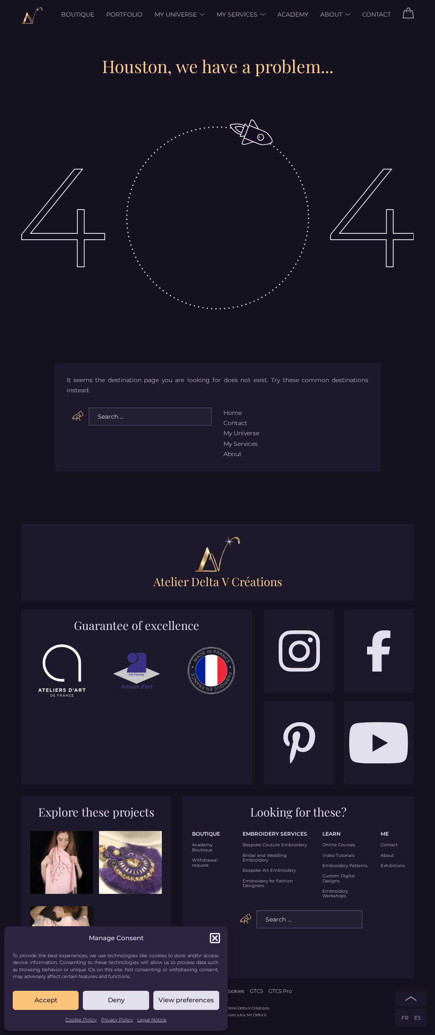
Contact (376, 14)
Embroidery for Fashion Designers (268, 883)
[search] (78, 416)
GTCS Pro (280, 991)
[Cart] (408, 16)
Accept (45, 1000)
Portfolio (124, 14)
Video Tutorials (338, 855)
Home (232, 413)
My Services (237, 14)
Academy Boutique (202, 847)
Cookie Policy (81, 1020)
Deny (116, 1000)
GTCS (256, 991)
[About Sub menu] (346, 14)
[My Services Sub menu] (261, 14)
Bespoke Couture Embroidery (275, 844)
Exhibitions (393, 865)
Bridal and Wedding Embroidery (265, 858)
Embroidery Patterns (344, 865)
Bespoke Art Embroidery (269, 870)
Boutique (77, 14)
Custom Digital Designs (338, 878)
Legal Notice (152, 1020)
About (331, 14)
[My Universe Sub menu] (201, 14)
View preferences (186, 1000)
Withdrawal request (205, 863)
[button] (215, 938)
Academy (292, 14)
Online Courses (338, 844)
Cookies (234, 991)
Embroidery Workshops (335, 894)
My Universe (176, 14)
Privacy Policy (117, 1020)
